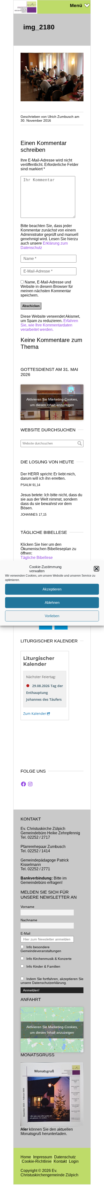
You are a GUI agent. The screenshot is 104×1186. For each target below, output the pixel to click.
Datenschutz (65, 1157)
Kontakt (60, 1161)
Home (26, 1157)
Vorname (27, 907)
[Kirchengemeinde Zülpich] (25, 12)
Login (74, 1161)
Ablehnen (52, 602)
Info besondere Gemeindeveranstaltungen (41, 949)
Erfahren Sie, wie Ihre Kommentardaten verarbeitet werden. (49, 325)
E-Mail (25, 933)
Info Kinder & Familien (42, 966)
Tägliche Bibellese (37, 557)
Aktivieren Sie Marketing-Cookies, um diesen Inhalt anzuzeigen (52, 402)
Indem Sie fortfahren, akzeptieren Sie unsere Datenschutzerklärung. (52, 981)
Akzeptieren (52, 589)
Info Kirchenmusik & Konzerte (48, 959)
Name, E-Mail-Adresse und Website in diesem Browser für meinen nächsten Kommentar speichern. (47, 288)
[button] (96, 568)
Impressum (42, 1157)
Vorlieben (52, 616)
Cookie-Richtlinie (37, 1161)
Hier (24, 1129)
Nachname (29, 920)
